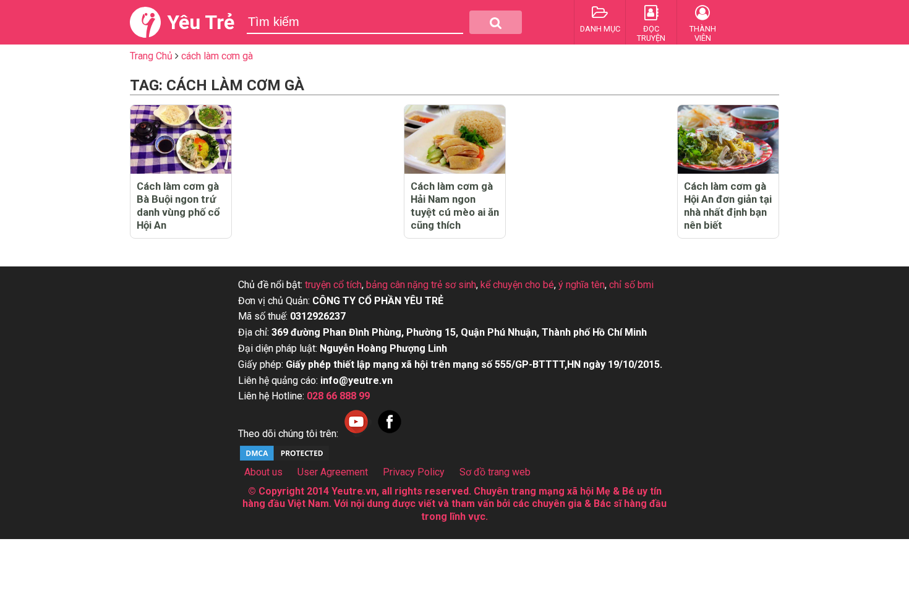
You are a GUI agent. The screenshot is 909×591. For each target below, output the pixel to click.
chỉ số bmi (631, 285)
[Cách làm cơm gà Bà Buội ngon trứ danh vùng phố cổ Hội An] (180, 139)
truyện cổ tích (333, 285)
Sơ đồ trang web (495, 472)
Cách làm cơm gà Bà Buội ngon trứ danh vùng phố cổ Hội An (178, 205)
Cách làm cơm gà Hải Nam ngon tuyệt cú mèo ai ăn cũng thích (455, 205)
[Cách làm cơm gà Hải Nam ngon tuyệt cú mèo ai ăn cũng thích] (454, 139)
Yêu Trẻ (200, 22)
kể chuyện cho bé (517, 285)
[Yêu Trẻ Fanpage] (389, 434)
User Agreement (332, 472)
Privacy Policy (414, 472)
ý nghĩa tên (581, 285)
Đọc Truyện (651, 33)
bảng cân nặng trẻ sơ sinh (421, 285)
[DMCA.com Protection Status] (284, 459)
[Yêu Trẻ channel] (356, 434)
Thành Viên (702, 33)
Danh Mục (600, 28)
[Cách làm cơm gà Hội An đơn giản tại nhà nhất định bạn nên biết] (728, 139)
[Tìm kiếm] (495, 22)
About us (263, 472)
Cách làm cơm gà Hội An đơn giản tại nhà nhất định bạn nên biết (728, 205)
